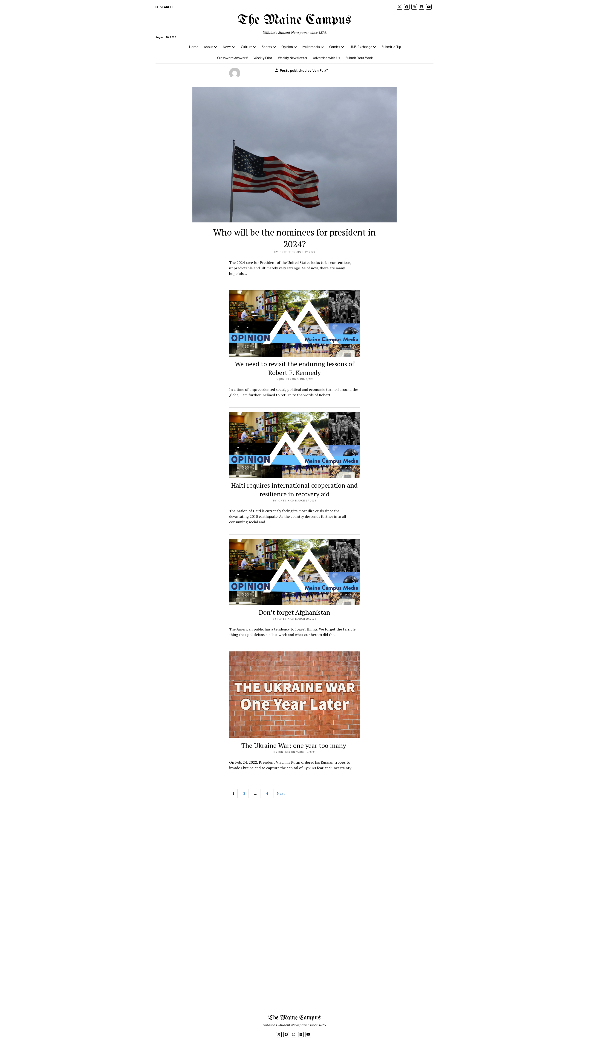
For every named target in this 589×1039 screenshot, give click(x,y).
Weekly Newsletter (292, 57)
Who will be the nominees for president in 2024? (294, 238)
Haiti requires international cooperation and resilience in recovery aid (294, 489)
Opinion (287, 46)
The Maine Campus (294, 20)
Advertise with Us (326, 57)
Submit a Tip (391, 46)
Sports (267, 46)
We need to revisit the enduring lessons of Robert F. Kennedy (294, 368)
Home (193, 46)
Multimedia (311, 46)
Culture (246, 46)
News (227, 46)
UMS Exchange (360, 46)
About (208, 46)
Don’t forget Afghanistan (294, 612)
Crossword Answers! (232, 57)
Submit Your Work (359, 57)
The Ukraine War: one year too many (294, 745)
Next (281, 793)
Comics (334, 46)
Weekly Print (263, 57)
